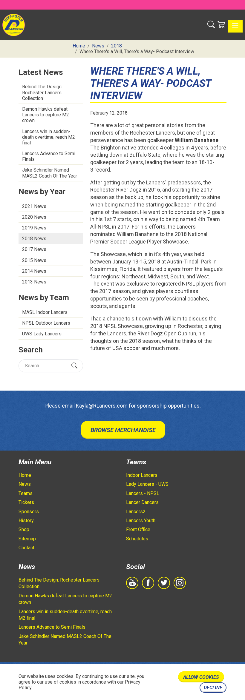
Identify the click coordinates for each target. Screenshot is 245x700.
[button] (211, 25)
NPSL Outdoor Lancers (46, 323)
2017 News (34, 249)
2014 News (34, 271)
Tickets (26, 502)
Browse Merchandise (123, 430)
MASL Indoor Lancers (45, 312)
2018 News (34, 238)
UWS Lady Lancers (42, 334)
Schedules (137, 539)
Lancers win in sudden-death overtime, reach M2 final (48, 137)
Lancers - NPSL (142, 493)
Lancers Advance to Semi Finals (48, 156)
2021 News (34, 206)
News (25, 484)
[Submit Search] (74, 365)
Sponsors (29, 511)
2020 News (34, 217)
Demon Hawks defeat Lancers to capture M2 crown (45, 114)
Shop (24, 529)
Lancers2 (136, 511)
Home (25, 475)
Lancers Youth (140, 520)
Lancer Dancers (142, 502)
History (26, 520)
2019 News (34, 228)
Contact (26, 548)
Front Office (138, 529)
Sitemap (27, 539)
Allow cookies (201, 677)
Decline (213, 687)
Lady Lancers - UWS (147, 484)
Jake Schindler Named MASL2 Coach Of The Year (49, 172)
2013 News (34, 282)
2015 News (34, 260)
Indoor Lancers (141, 475)
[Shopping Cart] (221, 25)
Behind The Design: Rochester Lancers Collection (42, 92)
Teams (26, 493)
